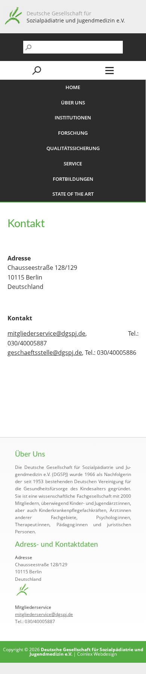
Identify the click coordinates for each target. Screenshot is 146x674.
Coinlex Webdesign (97, 654)
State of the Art (73, 193)
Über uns (73, 102)
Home (73, 87)
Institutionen (73, 117)
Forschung (73, 132)
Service (73, 163)
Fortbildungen (73, 179)
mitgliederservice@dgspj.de (46, 333)
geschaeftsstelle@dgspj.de (44, 352)
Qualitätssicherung (73, 148)
